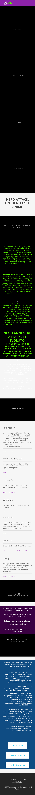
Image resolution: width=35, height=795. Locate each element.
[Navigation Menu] (32, 3)
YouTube (19, 551)
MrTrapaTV (8, 499)
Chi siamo (12, 779)
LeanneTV (7, 540)
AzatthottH (8, 517)
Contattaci (23, 779)
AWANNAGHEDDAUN (13, 458)
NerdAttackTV (9, 427)
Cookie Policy (17, 782)
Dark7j (6, 558)
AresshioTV (8, 480)
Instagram (12, 451)
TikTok (26, 551)
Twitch (5, 451)
